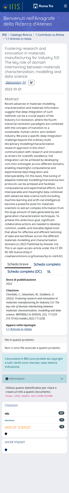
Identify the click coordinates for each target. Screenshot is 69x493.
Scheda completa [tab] (47, 264)
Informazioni (16, 378)
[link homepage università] (43, 6)
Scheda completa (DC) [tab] (25, 271)
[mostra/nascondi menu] (65, 6)
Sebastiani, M (15, 82)
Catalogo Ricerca (21, 35)
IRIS (4, 35)
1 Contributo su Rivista (50, 35)
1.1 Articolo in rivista (18, 39)
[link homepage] (12, 6)
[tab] (49, 271)
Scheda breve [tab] (17, 264)
